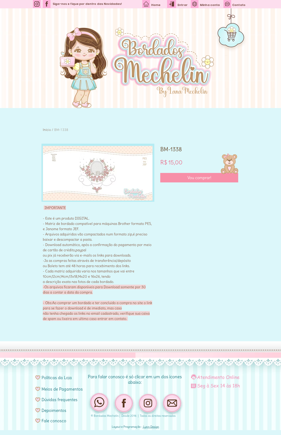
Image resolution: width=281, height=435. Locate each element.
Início (47, 130)
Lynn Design (150, 427)
